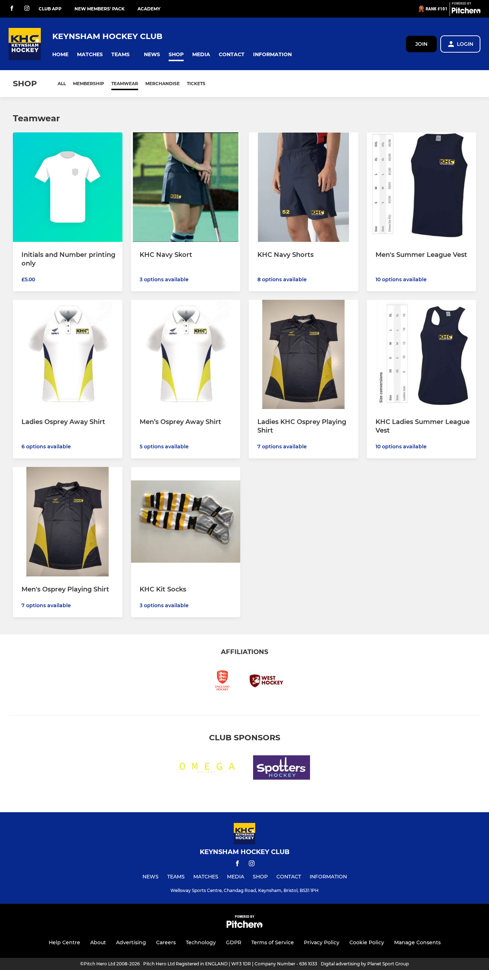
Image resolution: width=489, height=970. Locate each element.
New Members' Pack (99, 8)
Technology (201, 942)
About (98, 942)
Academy (148, 8)
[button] (60, 55)
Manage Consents (417, 942)
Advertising (131, 942)
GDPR (233, 942)
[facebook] (12, 8)
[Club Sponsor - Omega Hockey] (207, 768)
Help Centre (64, 942)
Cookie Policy (366, 942)
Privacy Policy (321, 942)
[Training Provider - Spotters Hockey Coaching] (281, 768)
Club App (50, 8)
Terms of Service (272, 942)
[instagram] (27, 8)
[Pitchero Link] (466, 12)
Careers (166, 942)
